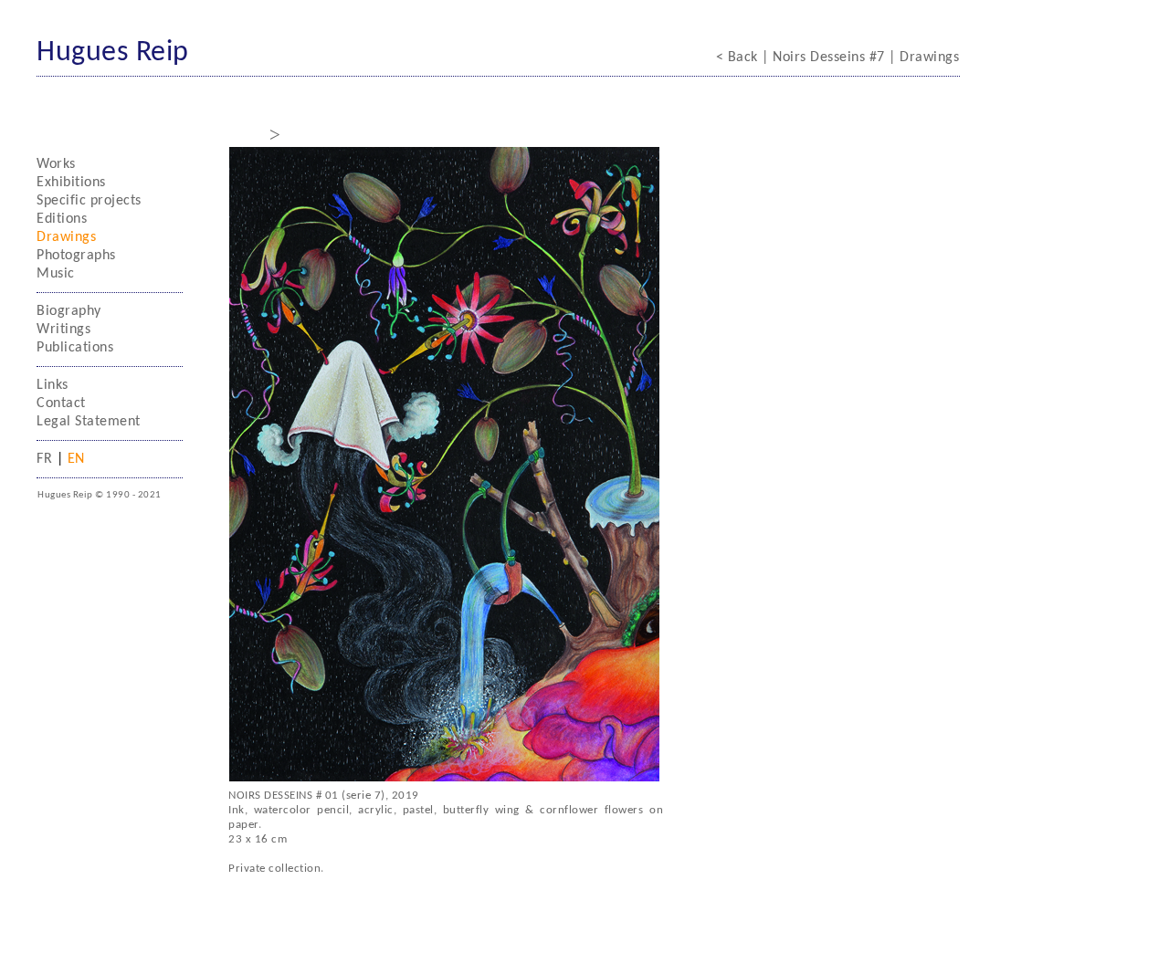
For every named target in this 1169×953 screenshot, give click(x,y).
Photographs (76, 255)
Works (56, 164)
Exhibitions (71, 182)
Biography (69, 311)
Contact (61, 403)
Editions (62, 219)
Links (52, 385)
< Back (739, 57)
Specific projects (89, 201)
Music (56, 274)
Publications (75, 347)
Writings (63, 329)
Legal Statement (89, 421)
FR (47, 459)
